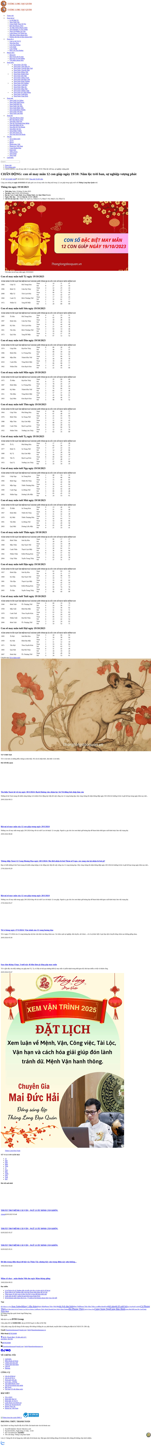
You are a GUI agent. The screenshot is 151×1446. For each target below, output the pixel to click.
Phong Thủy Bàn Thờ (87, 1306)
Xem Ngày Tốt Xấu (20, 65)
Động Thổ (76, 1306)
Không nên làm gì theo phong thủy (21, 37)
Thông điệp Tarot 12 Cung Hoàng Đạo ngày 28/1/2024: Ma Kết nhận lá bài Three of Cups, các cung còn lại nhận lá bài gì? (53, 861)
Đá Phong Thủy (76, 1309)
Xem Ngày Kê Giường (21, 83)
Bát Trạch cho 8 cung (17, 57)
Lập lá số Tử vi (10, 1378)
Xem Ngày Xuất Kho (21, 94)
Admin (3, 1214)
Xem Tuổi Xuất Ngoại (17, 102)
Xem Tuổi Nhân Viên (17, 108)
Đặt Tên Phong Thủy (16, 26)
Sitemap (7, 1368)
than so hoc (8, 1306)
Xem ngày (10, 62)
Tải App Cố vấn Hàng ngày (14, 1389)
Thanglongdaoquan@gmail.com (15, 1330)
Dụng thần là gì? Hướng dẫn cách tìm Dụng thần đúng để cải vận (26, 1292)
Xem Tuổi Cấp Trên (16, 106)
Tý (6, 1159)
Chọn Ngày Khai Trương (61, 1309)
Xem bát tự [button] (10, 18)
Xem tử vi (10, 39)
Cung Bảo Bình (117, 1309)
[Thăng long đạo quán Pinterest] (9, 1351)
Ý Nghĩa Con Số (22, 1309)
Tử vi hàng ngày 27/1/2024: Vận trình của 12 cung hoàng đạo (27, 930)
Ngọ (6, 1170)
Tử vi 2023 (8, 1397)
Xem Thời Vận (14, 22)
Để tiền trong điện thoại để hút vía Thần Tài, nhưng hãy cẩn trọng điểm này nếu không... (39, 1262)
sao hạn (96, 1306)
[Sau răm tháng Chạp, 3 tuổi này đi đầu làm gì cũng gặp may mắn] (21, 960)
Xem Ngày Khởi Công (21, 74)
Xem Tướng (17, 1306)
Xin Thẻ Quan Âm (16, 132)
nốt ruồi (106, 1306)
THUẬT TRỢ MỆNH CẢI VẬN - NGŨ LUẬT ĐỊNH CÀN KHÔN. (29, 1210)
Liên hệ (7, 1366)
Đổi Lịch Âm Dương (16, 50)
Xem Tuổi (13, 155)
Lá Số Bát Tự (14, 20)
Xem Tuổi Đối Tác (16, 104)
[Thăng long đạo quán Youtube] (7, 1351)
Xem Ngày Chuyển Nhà (22, 70)
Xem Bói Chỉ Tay (15, 129)
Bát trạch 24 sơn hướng (17, 58)
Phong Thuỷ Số (10, 1406)
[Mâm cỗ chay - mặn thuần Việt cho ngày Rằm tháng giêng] (7, 1274)
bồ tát (111, 1306)
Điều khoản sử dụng (11, 1361)
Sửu (6, 1161)
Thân (6, 1173)
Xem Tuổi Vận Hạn (16, 111)
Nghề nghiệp (136, 1306)
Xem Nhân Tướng (16, 131)
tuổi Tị (7, 1309)
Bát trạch (12, 55)
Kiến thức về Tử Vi (11, 1401)
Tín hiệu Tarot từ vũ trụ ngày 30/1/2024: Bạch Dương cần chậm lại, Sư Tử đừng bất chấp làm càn (42, 792)
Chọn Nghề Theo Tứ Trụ (18, 24)
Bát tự (12, 142)
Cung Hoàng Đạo (15, 148)
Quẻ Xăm (129, 1306)
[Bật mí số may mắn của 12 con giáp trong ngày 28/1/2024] (21, 891)
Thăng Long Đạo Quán (12, 1151)
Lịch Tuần (13, 47)
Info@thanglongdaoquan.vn (37, 1330)
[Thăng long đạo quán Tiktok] (4, 1351)
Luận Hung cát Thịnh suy (13, 1403)
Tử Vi (11, 140)
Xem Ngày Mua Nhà (20, 89)
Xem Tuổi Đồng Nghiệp (17, 110)
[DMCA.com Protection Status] (12, 1417)
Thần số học (14, 152)
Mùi (6, 1172)
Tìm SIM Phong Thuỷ (12, 1383)
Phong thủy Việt (15, 144)
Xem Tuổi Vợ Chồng (16, 100)
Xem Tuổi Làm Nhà (16, 113)
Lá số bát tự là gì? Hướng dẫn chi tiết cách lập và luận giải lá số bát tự (27, 1290)
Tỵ (6, 1168)
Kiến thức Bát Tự (10, 1399)
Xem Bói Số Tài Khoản (17, 127)
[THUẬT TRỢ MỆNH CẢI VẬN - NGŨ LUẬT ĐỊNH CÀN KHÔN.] (16, 1206)
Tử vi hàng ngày (15, 139)
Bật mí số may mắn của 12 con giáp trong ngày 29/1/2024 (25, 826)
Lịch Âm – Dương (11, 1382)
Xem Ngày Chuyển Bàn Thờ (23, 68)
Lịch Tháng (13, 48)
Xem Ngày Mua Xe (20, 87)
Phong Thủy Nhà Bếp (52, 1306)
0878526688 (13, 1333)
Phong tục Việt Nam (16, 146)
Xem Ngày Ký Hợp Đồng (22, 92)
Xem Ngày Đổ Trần (20, 76)
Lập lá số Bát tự (10, 1376)
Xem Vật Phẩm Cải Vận (17, 31)
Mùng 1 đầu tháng (30, 1306)
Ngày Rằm (41, 1306)
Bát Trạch (8, 1387)
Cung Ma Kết (129, 1309)
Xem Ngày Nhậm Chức (21, 90)
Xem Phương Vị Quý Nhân (19, 29)
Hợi (6, 1179)
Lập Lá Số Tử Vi (15, 41)
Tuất (6, 1177)
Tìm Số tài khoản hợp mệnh (14, 1385)
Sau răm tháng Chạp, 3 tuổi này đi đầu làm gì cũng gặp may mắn (29, 964)
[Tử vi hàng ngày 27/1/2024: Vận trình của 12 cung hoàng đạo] (21, 926)
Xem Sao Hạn (14, 43)
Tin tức (9, 136)
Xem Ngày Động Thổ (21, 72)
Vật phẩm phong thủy (17, 60)
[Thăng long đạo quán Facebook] (2, 1351)
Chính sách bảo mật (11, 1363)
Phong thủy (10, 53)
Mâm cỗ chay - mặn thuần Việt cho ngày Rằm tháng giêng (25, 1278)
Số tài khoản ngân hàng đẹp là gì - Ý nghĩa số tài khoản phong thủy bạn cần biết (31, 1298)
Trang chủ (10, 15)
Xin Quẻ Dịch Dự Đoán (17, 134)
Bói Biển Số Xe (13, 1309)
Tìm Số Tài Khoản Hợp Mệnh (19, 123)
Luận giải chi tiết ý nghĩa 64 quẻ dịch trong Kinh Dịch (22, 1296)
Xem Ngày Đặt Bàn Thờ (22, 79)
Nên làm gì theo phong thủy (19, 35)
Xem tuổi (10, 98)
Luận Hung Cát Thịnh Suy (18, 33)
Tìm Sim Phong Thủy (17, 118)
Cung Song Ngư (102, 1309)
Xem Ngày (13, 153)
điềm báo (101, 1306)
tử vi (2, 1307)
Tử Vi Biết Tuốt (10, 179)
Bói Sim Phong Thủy (16, 119)
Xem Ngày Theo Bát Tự (22, 66)
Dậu (6, 1175)
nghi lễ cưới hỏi (120, 1306)
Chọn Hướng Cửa (32, 1309)
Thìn (6, 1166)
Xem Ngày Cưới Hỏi (20, 85)
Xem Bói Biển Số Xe (17, 125)
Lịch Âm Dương (15, 45)
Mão (6, 1164)
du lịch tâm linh (66, 1306)
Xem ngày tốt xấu (11, 1380)
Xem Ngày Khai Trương (22, 81)
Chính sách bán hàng (12, 1364)
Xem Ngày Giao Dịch (21, 96)
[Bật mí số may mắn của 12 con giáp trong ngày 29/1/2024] (21, 822)
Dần (6, 1162)
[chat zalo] (3, 1444)
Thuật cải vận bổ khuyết (13, 1404)
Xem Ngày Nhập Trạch (21, 78)
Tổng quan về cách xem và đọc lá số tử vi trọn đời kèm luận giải (26, 1294)
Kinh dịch (13, 150)
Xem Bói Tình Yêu (16, 121)
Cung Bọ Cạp (138, 1309)
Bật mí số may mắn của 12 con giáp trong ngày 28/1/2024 (25, 896)
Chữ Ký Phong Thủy (89, 1309)
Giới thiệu (10, 157)
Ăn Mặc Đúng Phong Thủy (19, 28)
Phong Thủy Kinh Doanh (45, 1309)
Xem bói (10, 115)
